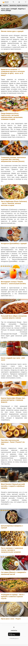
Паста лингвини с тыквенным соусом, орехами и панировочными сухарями (12, 550)
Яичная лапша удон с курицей (12, 31)
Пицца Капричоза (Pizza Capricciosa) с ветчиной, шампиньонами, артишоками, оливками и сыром (12, 116)
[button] (25, 2)
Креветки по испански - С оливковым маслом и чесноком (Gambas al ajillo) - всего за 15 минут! (13, 72)
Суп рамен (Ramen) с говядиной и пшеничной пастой (13, 573)
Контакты (14, 630)
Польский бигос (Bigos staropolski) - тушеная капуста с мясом (14, 317)
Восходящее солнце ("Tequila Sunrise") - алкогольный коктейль (13, 282)
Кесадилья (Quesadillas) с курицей (14, 243)
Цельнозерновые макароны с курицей (12, 527)
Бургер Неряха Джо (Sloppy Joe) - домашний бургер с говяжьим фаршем (13, 400)
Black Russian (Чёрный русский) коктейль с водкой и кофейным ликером (13, 486)
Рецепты (5, 5)
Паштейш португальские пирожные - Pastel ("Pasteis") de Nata (13, 442)
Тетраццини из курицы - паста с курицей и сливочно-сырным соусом (12, 596)
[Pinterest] (14, 627)
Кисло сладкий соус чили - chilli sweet (13, 359)
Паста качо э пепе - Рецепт (11, 619)
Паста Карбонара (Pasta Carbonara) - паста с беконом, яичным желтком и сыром (14, 203)
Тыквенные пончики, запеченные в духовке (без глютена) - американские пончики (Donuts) (13, 159)
